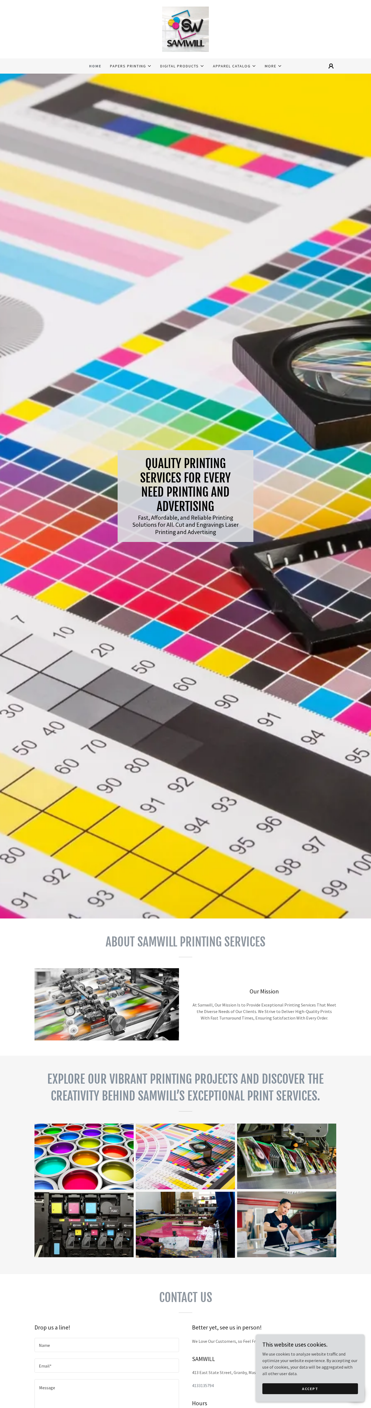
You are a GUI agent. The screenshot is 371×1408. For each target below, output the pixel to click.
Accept (310, 1388)
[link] (185, 28)
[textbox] (106, 1345)
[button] (131, 66)
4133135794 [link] (203, 1385)
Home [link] (95, 66)
